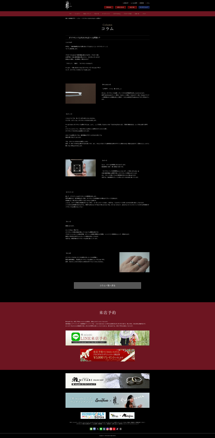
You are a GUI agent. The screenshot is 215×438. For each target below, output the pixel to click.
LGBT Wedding (116, 13)
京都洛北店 (138, 422)
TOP (70, 13)
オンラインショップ (134, 423)
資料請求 (109, 423)
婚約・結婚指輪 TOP (70, 18)
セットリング (86, 422)
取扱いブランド (87, 13)
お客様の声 (125, 3)
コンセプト (77, 13)
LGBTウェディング (118, 422)
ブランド (80, 422)
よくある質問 (134, 3)
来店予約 (120, 423)
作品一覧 (96, 13)
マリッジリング (102, 422)
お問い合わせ (114, 423)
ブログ (144, 13)
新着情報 (142, 3)
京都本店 (132, 422)
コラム (147, 3)
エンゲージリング (94, 422)
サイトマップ (126, 423)
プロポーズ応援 (127, 13)
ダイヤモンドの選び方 (81, 423)
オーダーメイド (106, 13)
